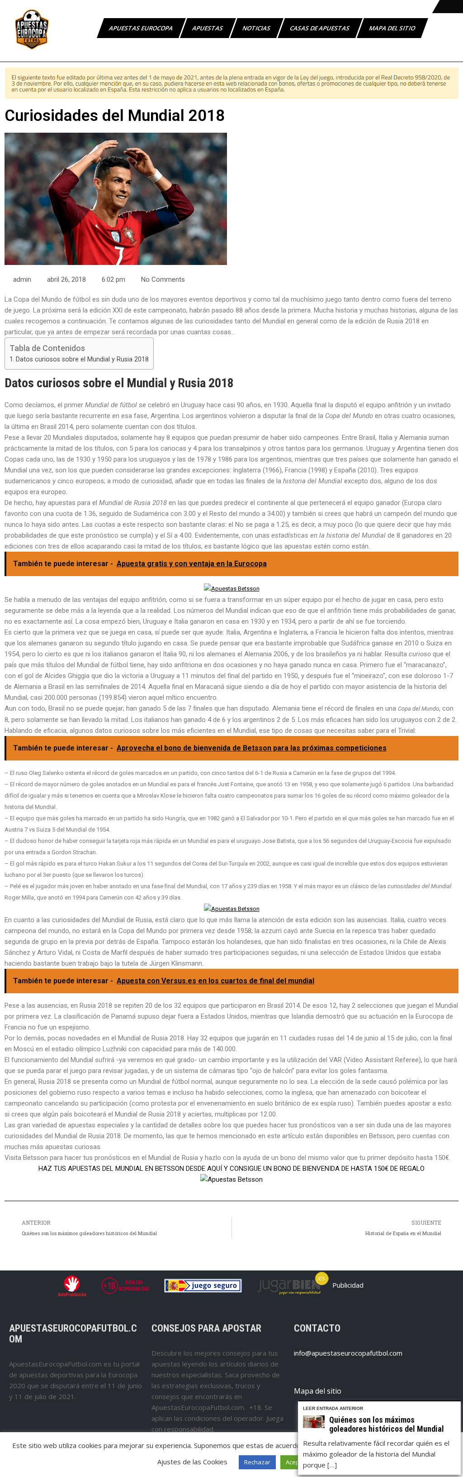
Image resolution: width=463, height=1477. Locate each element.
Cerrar (455, 1407)
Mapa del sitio (392, 28)
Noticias (257, 28)
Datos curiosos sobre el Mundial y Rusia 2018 (82, 359)
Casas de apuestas (320, 28)
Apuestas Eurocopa (141, 28)
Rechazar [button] (257, 1462)
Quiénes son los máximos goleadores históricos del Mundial (386, 1424)
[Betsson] (232, 588)
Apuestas (208, 28)
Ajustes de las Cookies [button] (192, 1461)
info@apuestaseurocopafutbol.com (348, 1352)
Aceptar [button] (296, 1462)
